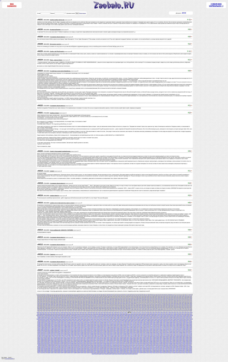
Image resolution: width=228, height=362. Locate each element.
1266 (95, 322)
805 (103, 311)
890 (175, 312)
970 (78, 315)
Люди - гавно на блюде (56, 60)
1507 (114, 329)
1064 (59, 317)
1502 (98, 329)
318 (41, 301)
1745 (124, 335)
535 (156, 304)
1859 (190, 337)
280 (95, 299)
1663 (164, 332)
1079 (108, 317)
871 (124, 312)
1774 (65, 336)
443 (65, 303)
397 (97, 302)
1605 (128, 331)
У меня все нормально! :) (216, 5)
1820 (62, 337)
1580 (45, 331)
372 (185, 301)
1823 (72, 337)
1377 (151, 325)
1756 (161, 335)
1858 (187, 337)
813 (124, 311)
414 (143, 302)
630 (100, 307)
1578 (39, 331)
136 (175, 296)
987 (123, 315)
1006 (178, 315)
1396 (58, 326)
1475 (164, 327)
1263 (85, 322)
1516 (144, 329)
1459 (111, 327)
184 (148, 297)
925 (113, 314)
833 (177, 311)
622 (78, 307)
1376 (147, 325)
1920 (81, 340)
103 (87, 296)
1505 (108, 329)
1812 (190, 336)
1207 (55, 321)
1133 (127, 319)
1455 (98, 327)
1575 (184, 330)
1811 (187, 336)
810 (116, 311)
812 (121, 311)
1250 (42, 322)
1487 (49, 329)
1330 (151, 324)
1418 (131, 326)
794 (73, 311)
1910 (49, 340)
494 (46, 304)
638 (121, 307)
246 (159, 298)
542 (175, 304)
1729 (72, 335)
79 (191, 294)
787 (54, 311)
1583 (55, 331)
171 (113, 297)
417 (151, 302)
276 (84, 299)
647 (145, 307)
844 (51, 312)
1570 (167, 330)
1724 (55, 335)
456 (100, 303)
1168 (84, 320)
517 (108, 304)
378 (46, 302)
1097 (167, 317)
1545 (85, 330)
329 (71, 301)
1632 (62, 332)
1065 (62, 317)
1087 (134, 317)
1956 (45, 341)
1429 (167, 326)
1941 (151, 340)
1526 (177, 329)
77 (187, 294)
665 (38, 308)
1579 (42, 331)
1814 (42, 337)
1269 (104, 322)
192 (169, 297)
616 (62, 307)
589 (145, 306)
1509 (121, 329)
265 (54, 299)
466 (127, 303)
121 (135, 296)
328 (68, 301)
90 (58, 296)
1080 (111, 317)
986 (120, 315)
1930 (114, 340)
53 (138, 294)
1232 (137, 321)
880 (148, 312)
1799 (147, 336)
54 (140, 294)
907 (65, 314)
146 (46, 297)
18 (66, 294)
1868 (65, 339)
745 (97, 309)
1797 (141, 336)
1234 (144, 321)
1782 (91, 336)
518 (111, 304)
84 (46, 296)
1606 (131, 331)
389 (76, 302)
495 (49, 304)
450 (84, 303)
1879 (101, 339)
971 (80, 315)
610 (46, 307)
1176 (110, 320)
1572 (174, 330)
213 (70, 298)
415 (145, 302)
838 (191, 311)
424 (169, 302)
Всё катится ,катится (55, 44)
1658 (147, 332)
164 (95, 297)
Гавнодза (52, 254)
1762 (180, 335)
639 (124, 307)
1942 (154, 340)
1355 (78, 325)
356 (143, 301)
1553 (111, 330)
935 (140, 314)
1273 (118, 322)
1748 (134, 335)
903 (54, 314)
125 (145, 296)
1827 (85, 337)
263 (49, 299)
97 (73, 296)
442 (63, 303)
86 (50, 296)
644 (137, 307)
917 (92, 314)
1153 (191, 319)
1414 (118, 326)
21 (72, 294)
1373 (137, 325)
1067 (69, 317)
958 (46, 315)
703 (140, 308)
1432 (177, 326)
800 (89, 311)
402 (111, 302)
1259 (72, 322)
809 (113, 311)
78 (189, 294)
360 (153, 301)
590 (148, 306)
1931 (118, 340)
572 (100, 306)
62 (156, 294)
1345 (45, 325)
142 (191, 296)
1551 (104, 330)
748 (105, 309)
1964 (72, 341)
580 (121, 306)
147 (49, 297)
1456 (101, 327)
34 (99, 294)
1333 (161, 324)
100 (79, 296)
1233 (141, 321)
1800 (151, 336)
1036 (121, 316)
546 (185, 304)
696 (121, 308)
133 (167, 296)
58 (148, 294)
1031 (104, 316)
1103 (187, 317)
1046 (154, 316)
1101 (180, 317)
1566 (154, 330)
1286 (161, 322)
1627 (45, 332)
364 (164, 301)
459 (108, 303)
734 (68, 309)
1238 (157, 321)
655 (167, 307)
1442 (55, 327)
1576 (187, 330)
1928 (108, 340)
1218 (91, 321)
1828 (88, 337)
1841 (131, 337)
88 (54, 296)
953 (188, 314)
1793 (128, 336)
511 (92, 304)
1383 (170, 325)
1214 (78, 321)
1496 (78, 329)
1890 (137, 339)
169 (108, 297)
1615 (161, 331)
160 (84, 297)
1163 (68, 320)
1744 (121, 335)
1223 (108, 321)
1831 (98, 337)
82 (42, 296)
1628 (48, 332)
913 (81, 314)
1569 (164, 330)
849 (65, 312)
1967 (81, 341)
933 (135, 314)
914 (84, 314)
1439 (45, 327)
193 (172, 297)
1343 (39, 325)
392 (84, 302)
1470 (147, 327)
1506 (111, 329)
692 (111, 308)
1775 (68, 336)
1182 (129, 320)
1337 (174, 324)
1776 (72, 336)
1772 (58, 336)
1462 (121, 327)
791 (65, 311)
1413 (114, 326)
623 (81, 307)
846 (57, 312)
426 (175, 302)
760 (137, 309)
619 (70, 307)
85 (48, 296)
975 (91, 315)
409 (129, 302)
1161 (61, 320)
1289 (170, 322)
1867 (62, 339)
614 (57, 307)
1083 (121, 317)
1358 (88, 325)
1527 (180, 329)
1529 (187, 329)
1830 (95, 337)
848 (62, 312)
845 (54, 312)
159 (81, 297)
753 (119, 309)
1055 (184, 316)
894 (186, 312)
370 (180, 301)
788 (57, 311)
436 (46, 303)
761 (140, 309)
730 (57, 309)
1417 (128, 326)
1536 (55, 330)
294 (132, 299)
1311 (88, 324)
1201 (190, 320)
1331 (154, 324)
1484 (39, 329)
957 (43, 315)
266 (57, 299)
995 (145, 315)
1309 (82, 324)
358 (148, 301)
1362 (101, 325)
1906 (190, 339)
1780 (85, 336)
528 (137, 304)
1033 (111, 316)
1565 (151, 330)
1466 (134, 327)
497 (54, 304)
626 (89, 307)
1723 (52, 335)
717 (177, 308)
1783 (95, 336)
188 (159, 297)
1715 (180, 334)
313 (183, 299)
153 (65, 297)
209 (60, 298)
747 (103, 309)
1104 (190, 317)
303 (156, 299)
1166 (78, 320)
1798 (144, 336)
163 (92, 297)
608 (41, 307)
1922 (88, 340)
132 (164, 296)
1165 (74, 320)
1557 (124, 330)
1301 (55, 324)
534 (153, 304)
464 (121, 303)
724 (41, 309)
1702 (138, 334)
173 (119, 297)
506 (79, 304)
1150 (181, 319)
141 (188, 296)
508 (84, 304)
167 (103, 297)
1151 (184, 319)
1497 (82, 329)
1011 (39, 316)
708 (153, 308)
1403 (82, 326)
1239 (161, 321)
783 (44, 311)
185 (151, 297)
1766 (39, 336)
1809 (180, 336)
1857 (184, 337)
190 (164, 297)
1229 (128, 321)
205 (49, 298)
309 (172, 299)
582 (127, 306)
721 (188, 308)
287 (113, 299)
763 (145, 309)
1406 (91, 326)
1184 (135, 320)
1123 (95, 319)
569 (92, 306)
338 (95, 301)
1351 (65, 325)
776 (180, 309)
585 (135, 306)
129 (156, 296)
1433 (180, 326)
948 (175, 314)
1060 (45, 317)
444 (68, 303)
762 (143, 309)
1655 (137, 332)
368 (175, 301)
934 (137, 314)
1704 (144, 334)
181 (140, 297)
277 (87, 299)
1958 (52, 341)
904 (57, 314)
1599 (108, 331)
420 (159, 302)
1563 (144, 330)
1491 (62, 329)
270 (68, 299)
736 (73, 309)
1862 (45, 339)
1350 (62, 325)
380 (52, 302)
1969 (88, 341)
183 (145, 297)
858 (89, 312)
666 (41, 308)
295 (135, 299)
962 (56, 315)
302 (153, 299)
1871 (75, 339)
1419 (134, 326)
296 (137, 299)
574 (105, 306)
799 (87, 311)
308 (169, 299)
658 (175, 307)
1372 (134, 325)
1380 (161, 325)
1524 (170, 329)
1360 (95, 325)
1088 (138, 317)
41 (113, 294)
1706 (151, 334)
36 (103, 294)
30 (91, 294)
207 (54, 298)
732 (63, 309)
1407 (95, 326)
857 (86, 312)
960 (51, 315)
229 (113, 298)
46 (124, 294)
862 (99, 312)
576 (111, 306)
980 (104, 315)
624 (84, 307)
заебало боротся (54, 195)
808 (111, 311)
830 (169, 311)
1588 (72, 331)
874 (132, 312)
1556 (121, 330)
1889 (134, 339)
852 (73, 312)
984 (115, 315)
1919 (78, 340)
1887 (128, 339)
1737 (98, 335)
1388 (187, 325)
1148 (175, 319)
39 (109, 294)
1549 (98, 330)
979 (102, 315)
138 (180, 296)
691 (108, 308)
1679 (62, 334)
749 (108, 309)
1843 (137, 337)
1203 (42, 321)
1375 (144, 325)
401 (108, 302)
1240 (164, 321)
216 (78, 298)
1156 (45, 320)
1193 (164, 320)
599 (172, 306)
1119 (82, 319)
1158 (52, 320)
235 (129, 298)
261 (44, 299)
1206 (52, 321)
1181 (126, 320)
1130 (117, 319)
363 (161, 301)
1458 (108, 327)
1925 (98, 340)
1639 (85, 332)
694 (116, 308)
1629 (52, 332)
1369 (124, 325)
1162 (65, 320)
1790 (118, 336)
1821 (65, 337)
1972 (98, 341)
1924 (95, 340)
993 (139, 315)
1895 (154, 339)
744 (95, 309)
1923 (91, 340)
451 (87, 303)
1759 (170, 335)
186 (153, 297)
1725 (58, 335)
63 (159, 294)
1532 (42, 330)
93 (64, 296)
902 (52, 314)
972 (83, 315)
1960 (58, 341)
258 (191, 298)
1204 (45, 321)
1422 (144, 326)
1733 (85, 335)
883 (156, 312)
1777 (75, 336)
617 (65, 307)
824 (153, 311)
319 (44, 301)
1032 (108, 316)
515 (102, 304)
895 (188, 312)
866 (110, 312)
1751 (144, 335)
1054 (180, 316)
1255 (58, 322)
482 (169, 303)
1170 (90, 320)
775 (177, 309)
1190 (154, 320)
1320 (118, 324)
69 (171, 294)
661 (183, 307)
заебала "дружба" (55, 270)
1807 (174, 336)
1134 (130, 319)
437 (49, 303)
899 (44, 314)
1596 (98, 331)
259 (38, 299)
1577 (190, 330)
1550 (101, 330)
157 (76, 297)
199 (188, 297)
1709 (161, 334)
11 (52, 294)
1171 (94, 320)
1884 (118, 339)
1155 (42, 320)
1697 (121, 334)
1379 (157, 325)
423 (167, 302)
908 (68, 314)
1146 (168, 319)
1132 (124, 319)
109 (103, 296)
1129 (114, 319)
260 (41, 299)
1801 (154, 336)
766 (153, 309)
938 (148, 314)
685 (92, 308)
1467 (137, 327)
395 (92, 302)
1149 (178, 319)
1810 (184, 336)
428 (180, 302)
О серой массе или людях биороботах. (60, 71)
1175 (106, 320)
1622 (184, 331)
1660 (154, 332)
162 (89, 297)
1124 (98, 319)
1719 (39, 335)
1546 (88, 330)
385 (65, 302)
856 (83, 312)
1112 (60, 319)
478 (159, 303)
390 (79, 302)
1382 (167, 325)
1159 (55, 320)
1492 (65, 329)
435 (44, 303)
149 (54, 297)
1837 (118, 337)
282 (100, 299)
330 (73, 301)
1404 (85, 326)
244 (153, 298)
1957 (48, 341)
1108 (48, 319)
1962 (65, 341)
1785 (101, 336)
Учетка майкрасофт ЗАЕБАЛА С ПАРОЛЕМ (61, 230)
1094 (157, 317)
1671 (190, 332)
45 (122, 294)
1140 (149, 319)
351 (129, 301)
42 (115, 294)
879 (146, 312)
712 (164, 308)
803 (97, 311)
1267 (98, 322)
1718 (190, 334)
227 (108, 298)
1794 (131, 336)
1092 (151, 317)
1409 (101, 326)
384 (63, 302)
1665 (170, 332)
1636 (75, 332)
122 (137, 296)
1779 (82, 336)
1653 (131, 332)
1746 (128, 335)
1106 (41, 319)
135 (172, 296)
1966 (78, 341)
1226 (118, 321)
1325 (134, 324)
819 (140, 311)
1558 (128, 330)
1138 (143, 319)
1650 (121, 332)
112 (111, 296)
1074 (92, 317)
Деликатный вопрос (55, 29)
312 (180, 299)
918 (94, 314)
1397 (62, 326)
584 (132, 306)
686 (95, 308)
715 (172, 308)
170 (111, 297)
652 (159, 307)
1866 (58, 339)
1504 (105, 329)
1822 (68, 337)
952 (185, 314)
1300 (52, 324)
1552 (108, 330)
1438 (42, 327)
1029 (98, 316)
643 (135, 307)
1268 (101, 322)
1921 (85, 340)
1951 (184, 340)
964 (62, 315)
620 (73, 307)
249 (167, 298)
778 (185, 309)
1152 (188, 319)
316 (191, 299)
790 (63, 311)
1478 (174, 327)
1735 (91, 335)
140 (185, 296)
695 (119, 308)
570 (95, 306)
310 (175, 299)
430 (185, 302)
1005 (174, 315)
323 (54, 301)
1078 (105, 317)
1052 (174, 316)
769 (161, 309)
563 (76, 306)
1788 (111, 336)
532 (148, 304)
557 (60, 306)
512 (94, 304)
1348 (55, 325)
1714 (177, 334)
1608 (138, 331)
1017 (58, 316)
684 (89, 308)
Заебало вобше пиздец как (57, 19)
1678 (58, 334)
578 (116, 306)
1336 (170, 324)
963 (59, 315)
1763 (184, 335)
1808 (177, 336)
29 (89, 294)
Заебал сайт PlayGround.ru (57, 51)
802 (95, 311)
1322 (124, 324)
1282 (147, 322)
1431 (174, 326)
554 (52, 306)
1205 (49, 321)
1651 (124, 332)
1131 (120, 319)
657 (172, 307)
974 (88, 315)
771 (167, 309)
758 (132, 309)
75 (183, 294)
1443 (58, 327)
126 (148, 296)
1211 (68, 321)
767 (156, 309)
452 (89, 303)
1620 (177, 331)
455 (97, 303)
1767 (42, 336)
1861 (42, 339)
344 (111, 301)
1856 (180, 337)
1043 (144, 316)
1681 (68, 334)
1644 (101, 332)
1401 (75, 326)
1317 (108, 324)
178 (132, 297)
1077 (101, 317)
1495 (75, 329)
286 (111, 299)
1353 (72, 325)
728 (52, 309)
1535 (52, 330)
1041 (137, 316)
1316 (104, 324)
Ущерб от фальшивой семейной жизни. (60, 151)
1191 (158, 320)
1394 (52, 326)
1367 (118, 325)
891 (178, 312)
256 (185, 298)
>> (0, 0)
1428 (164, 326)
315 (188, 299)
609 (44, 307)
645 (140, 307)
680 (79, 308)
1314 (98, 324)
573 (103, 306)
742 (89, 309)
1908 (42, 340)
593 (156, 306)
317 (38, 301)
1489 (55, 329)
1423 (147, 326)
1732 (81, 335)
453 (92, 303)
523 (124, 304)
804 (100, 311)
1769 (49, 336)
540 (169, 304)
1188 (148, 320)
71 (175, 294)
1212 (72, 321)
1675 (49, 334)
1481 (184, 327)
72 (177, 294)
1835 (111, 337)
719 (183, 308)
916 (89, 314)
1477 (170, 327)
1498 (85, 329)
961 (54, 315)
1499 (88, 329)
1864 (52, 339)
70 (173, 294)
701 (135, 308)
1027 (91, 316)
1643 (98, 332)
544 (180, 304)
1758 (167, 335)
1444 (62, 327)
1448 (75, 327)
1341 (187, 324)
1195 (170, 320)
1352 (68, 325)
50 (132, 294)
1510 (124, 329)
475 (151, 303)
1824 (75, 337)
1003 (168, 315)
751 (113, 309)
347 (119, 301)
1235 (147, 321)
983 (112, 315)
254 (180, 298)
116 (121, 296)
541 (172, 304)
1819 (58, 337)
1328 (144, 324)
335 (87, 301)
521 (119, 304)
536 (159, 304)
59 (150, 294)
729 (54, 309)
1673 (42, 334)
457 (103, 303)
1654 (134, 332)
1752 (147, 335)
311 (177, 299)
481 (167, 303)
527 (135, 304)
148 (52, 297)
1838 (121, 337)
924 (111, 314)
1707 (154, 334)
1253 (52, 322)
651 (156, 307)
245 (156, 298)
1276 (128, 322)
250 (169, 298)
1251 (45, 322)
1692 (105, 334)
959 (48, 315)
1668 (180, 332)
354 (137, 301)
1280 (141, 322)
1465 (131, 327)
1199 (183, 320)
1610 (144, 331)
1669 (184, 332)
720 (185, 308)
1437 (39, 327)
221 (92, 298)
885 (162, 312)
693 (113, 308)
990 (131, 315)
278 (89, 299)
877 (140, 312)
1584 (58, 331)
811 (119, 311)
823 (151, 311)
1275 (124, 322)
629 (97, 307)
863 (102, 312)
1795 (134, 336)
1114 (66, 319)
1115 (69, 319)
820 (143, 311)
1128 (111, 319)
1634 (68, 332)
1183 (132, 320)
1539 (65, 330)
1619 (174, 331)
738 (79, 309)
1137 (140, 319)
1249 (39, 322)
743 (92, 309)
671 (54, 308)
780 (191, 309)
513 (97, 304)
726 (46, 309)
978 (99, 315)
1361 (98, 325)
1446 (68, 327)
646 (143, 307)
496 (52, 304)
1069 (75, 317)
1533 (45, 330)
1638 (81, 332)
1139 (146, 319)
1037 (124, 316)
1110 (54, 319)
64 (161, 294)
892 (180, 312)
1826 (81, 337)
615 (60, 307)
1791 (121, 336)
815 (129, 311)
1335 (167, 324)
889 (172, 312)
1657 (144, 332)
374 (191, 301)
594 (159, 306)
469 (135, 303)
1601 (114, 331)
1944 (161, 340)
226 (105, 298)
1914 (62, 340)
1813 (39, 337)
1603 (121, 331)
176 (127, 297)
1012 (42, 316)
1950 (180, 340)
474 (148, 303)
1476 (167, 327)
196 (180, 297)
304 (159, 299)
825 (156, 311)
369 (177, 301)
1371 (131, 325)
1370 (128, 325)
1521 (161, 329)
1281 (144, 322)
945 (167, 314)
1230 (131, 321)
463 (119, 303)
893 (183, 312)
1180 (122, 320)
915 (86, 314)
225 (102, 298)
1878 (98, 339)
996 (147, 315)
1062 (52, 317)
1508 (118, 329)
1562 (141, 330)
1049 (164, 316)
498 (57, 304)
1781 (88, 336)
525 (129, 304)
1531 (39, 330)
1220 (98, 321)
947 (172, 314)
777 (183, 309)
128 (153, 296)
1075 (95, 317)
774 (175, 309)
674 (63, 308)
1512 (131, 329)
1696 (118, 334)
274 (79, 299)
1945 (164, 340)
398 (100, 302)
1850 (161, 337)
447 (76, 303)
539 (167, 304)
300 (148, 299)
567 (87, 306)
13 (56, 294)
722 (191, 308)
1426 (157, 326)
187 (156, 297)
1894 (151, 339)
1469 (144, 327)
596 (164, 306)
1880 (104, 339)
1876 (91, 339)
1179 (119, 320)
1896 (157, 339)
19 (68, 294)
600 (175, 306)
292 (127, 299)
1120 (85, 319)
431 (188, 302)
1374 (141, 325)
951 (183, 314)
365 (167, 301)
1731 (78, 335)
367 (172, 301)
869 (118, 312)
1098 (171, 317)
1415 (121, 326)
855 (81, 312)
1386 (180, 325)
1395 (55, 326)
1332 (157, 324)
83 (44, 296)
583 (129, 306)
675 (65, 308)
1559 (131, 330)
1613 (154, 331)
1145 (165, 319)
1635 (72, 332)
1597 (101, 331)
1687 (88, 334)
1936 (134, 340)
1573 (177, 330)
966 (67, 315)
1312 (91, 324)
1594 (91, 331)
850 (67, 312)
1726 (62, 335)
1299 (49, 324)
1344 (42, 325)
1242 (170, 321)
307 (167, 299)
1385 (177, 325)
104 (90, 296)
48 (128, 294)
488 (185, 303)
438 (52, 303)
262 (46, 299)
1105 (38, 319)
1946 (167, 340)
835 (183, 311)
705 (145, 308)
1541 (72, 330)
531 (145, 304)
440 (57, 303)
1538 (62, 330)
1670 (187, 332)
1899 (167, 339)
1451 (85, 327)
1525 (174, 329)
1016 (55, 316)
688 (100, 308)
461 (113, 303)
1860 (39, 339)
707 (151, 308)
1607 (134, 331)
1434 (184, 326)
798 (84, 311)
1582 (52, 331)
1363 (104, 325)
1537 (58, 330)
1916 (68, 340)
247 (161, 298)
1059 (42, 317)
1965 (75, 341)
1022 (75, 316)
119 (129, 296)
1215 (81, 321)
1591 (82, 331)
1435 (187, 326)
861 (97, 312)
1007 (181, 315)
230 (116, 298)
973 (86, 315)
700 (132, 308)
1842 (134, 337)
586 (137, 306)
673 (60, 308)
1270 (108, 322)
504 (73, 304)
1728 (68, 335)
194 (175, 297)
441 (60, 303)
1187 (145, 320)
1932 (121, 340)
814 (127, 311)
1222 (104, 321)
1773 (62, 336)
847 (59, 312)
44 (120, 294)
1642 (95, 332)
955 (38, 315)
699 (129, 308)
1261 (78, 322)
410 (132, 302)
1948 (174, 340)
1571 (170, 330)
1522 (164, 329)
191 (167, 297)
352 (132, 301)
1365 (111, 325)
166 (100, 297)
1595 (95, 331)
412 (137, 302)
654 (164, 307)
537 (161, 304)
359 (151, 301)
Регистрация (82, 13)
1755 (157, 335)
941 (156, 314)
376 (41, 302)
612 (52, 307)
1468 (141, 327)
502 (68, 304)
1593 (88, 331)
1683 (75, 334)
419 (156, 302)
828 (164, 311)
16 (62, 294)
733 (65, 309)
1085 (128, 317)
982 (110, 315)
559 (65, 306)
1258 (68, 322)
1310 (85, 324)
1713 (174, 334)
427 (177, 302)
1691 (101, 334)
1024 (81, 316)
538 (164, 304)
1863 (48, 339)
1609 (141, 331)
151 (60, 297)
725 (44, 309)
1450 (81, 327)
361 (156, 301)
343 (108, 301)
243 (151, 298)
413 (140, 302)
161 (87, 297)
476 (153, 303)
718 (180, 308)
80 (38, 296)
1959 (55, 341)
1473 (157, 327)
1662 (161, 332)
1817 (52, 337)
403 (113, 302)
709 (156, 308)
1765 (190, 335)
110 (106, 296)
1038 (128, 316)
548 (191, 304)
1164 (71, 320)
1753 (151, 335)
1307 (75, 324)
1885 (121, 339)
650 (153, 307)
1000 (158, 315)
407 (124, 302)
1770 (52, 336)
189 (161, 297)
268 (63, 299)
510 (89, 304)
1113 (63, 319)
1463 (124, 327)
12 (54, 294)
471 (140, 303)
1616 (164, 331)
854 (78, 312)
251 (172, 298)
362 (159, 301)
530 (143, 304)
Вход (77, 13)
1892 (144, 339)
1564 (147, 330)
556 (57, 306)
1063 (55, 317)
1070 (78, 317)
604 (185, 306)
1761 (177, 335)
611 (49, 307)
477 (156, 303)
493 (44, 304)
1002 (165, 315)
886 (164, 312)
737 (76, 309)
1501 (95, 329)
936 (143, 314)
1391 (42, 326)
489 (188, 303)
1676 (52, 334)
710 (159, 308)
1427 (161, 326)
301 (151, 299)
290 (121, 299)
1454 (95, 327)
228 (111, 298)
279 (92, 299)
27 (85, 294)
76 (185, 294)
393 (87, 302)
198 (185, 297)
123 (140, 296)
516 (105, 304)
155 (71, 297)
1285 (157, 322)
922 (105, 314)
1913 (58, 340)
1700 (131, 334)
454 (95, 303)
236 (132, 298)
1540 (68, 330)
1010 (191, 315)
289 (119, 299)
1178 (116, 320)
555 (54, 306)
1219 (95, 321)
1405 (88, 326)
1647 (111, 332)
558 (63, 306)
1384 (174, 325)
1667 (177, 332)
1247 (187, 321)
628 (94, 307)
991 (134, 315)
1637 (78, 332)
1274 (121, 322)
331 (76, 301)
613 (54, 307)
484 (175, 303)
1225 (114, 321)
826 (159, 311)
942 (159, 314)
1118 (79, 319)
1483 (190, 327)
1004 (171, 315)
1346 (48, 325)
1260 (75, 322)
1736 (95, 335)
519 (113, 304)
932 (132, 314)
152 (63, 297)
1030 (101, 316)
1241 (167, 321)
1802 (157, 336)
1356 (81, 325)
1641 (91, 332)
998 (153, 315)
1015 (52, 316)
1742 (114, 335)
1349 (58, 325)
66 (165, 294)
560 (68, 306)
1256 (62, 322)
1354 (75, 325)
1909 (45, 340)
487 (183, 303)
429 (183, 302)
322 (52, 301)
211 (65, 298)
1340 (184, 324)
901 (49, 314)
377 (44, 302)
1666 (174, 332)
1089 (141, 317)
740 (84, 309)
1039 (131, 316)
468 (132, 303)
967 (70, 315)
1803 (161, 336)
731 (60, 309)
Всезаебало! (11, 5)
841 (43, 312)
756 (127, 309)
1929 (111, 340)
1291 (177, 322)
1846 (147, 337)
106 (95, 296)
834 (180, 311)
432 (191, 302)
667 (44, 308)
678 (73, 308)
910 (73, 314)
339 (97, 301)
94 (67, 296)
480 (164, 303)
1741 (111, 335)
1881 (108, 339)
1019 (65, 316)
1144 (162, 319)
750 (111, 309)
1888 (131, 339)
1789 (114, 336)
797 (81, 311)
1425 (154, 326)
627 (92, 307)
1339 (180, 324)
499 (60, 304)
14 (58, 294)
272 (73, 299)
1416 (124, 326)
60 (152, 294)
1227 (121, 321)
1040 (134, 316)
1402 (78, 326)
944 (164, 314)
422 (164, 302)
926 (116, 314)
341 (103, 301)
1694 (111, 334)
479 (161, 303)
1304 (65, 324)
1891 (141, 339)
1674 (45, 334)
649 (151, 307)
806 (105, 311)
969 (75, 315)
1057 (190, 316)
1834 (108, 337)
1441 (52, 327)
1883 (114, 339)
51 (134, 294)
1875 (88, 339)
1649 (118, 332)
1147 (172, 319)
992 (137, 315)
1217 (88, 321)
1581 (49, 331)
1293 (184, 322)
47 (126, 294)
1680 (65, 334)
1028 (95, 316)
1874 (85, 339)
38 (107, 294)
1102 (184, 317)
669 (49, 308)
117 (124, 296)
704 (143, 308)
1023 (78, 316)
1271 (111, 322)
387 (71, 302)
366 (169, 301)
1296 (39, 324)
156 (73, 297)
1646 (108, 332)
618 (68, 307)
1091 (148, 317)
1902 (177, 339)
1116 (73, 319)
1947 (170, 340)
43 (118, 294)
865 (107, 312)
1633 (65, 332)
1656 (141, 332)
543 (177, 304)
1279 (137, 322)
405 (119, 302)
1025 (85, 316)
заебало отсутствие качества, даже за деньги (62, 203)
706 (148, 308)
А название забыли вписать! (57, 37)
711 (161, 308)
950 (180, 314)
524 (127, 304)
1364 (108, 325)
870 (121, 312)
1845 (144, 337)
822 (148, 311)
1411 (108, 326)
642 (132, 307)
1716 (184, 334)
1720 (42, 335)
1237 (154, 321)
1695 (114, 334)
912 (78, 314)
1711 (167, 334)
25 (81, 294)
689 (103, 308)
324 (57, 301)
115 (119, 296)
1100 (177, 317)
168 (105, 297)
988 (126, 315)
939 (151, 314)
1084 (125, 317)
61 (154, 294)
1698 (124, 334)
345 (113, 301)
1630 (55, 332)
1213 (75, 321)
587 (140, 306)
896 (191, 312)
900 (46, 314)
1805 (167, 336)
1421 (141, 326)
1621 (180, 331)
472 (143, 303)
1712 (170, 334)
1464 (128, 327)
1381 (164, 325)
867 (113, 312)
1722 (48, 335)
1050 (167, 316)
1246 (184, 321)
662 (185, 307)
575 (108, 306)
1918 (75, 340)
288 (116, 299)
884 (159, 312)
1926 (101, 340)
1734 (88, 335)
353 (135, 301)
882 (154, 312)
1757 (164, 335)
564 (79, 306)
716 (175, 308)
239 (140, 298)
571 (97, 306)
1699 (128, 334)
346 (116, 301)
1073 (88, 317)
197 (183, 297)
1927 (104, 340)
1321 (121, 324)
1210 (65, 321)
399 (103, 302)
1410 (105, 326)
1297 (42, 324)
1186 (142, 320)
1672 (39, 334)
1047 (157, 316)
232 (121, 298)
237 (135, 298)
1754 (154, 335)
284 (105, 299)
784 (46, 311)
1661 (157, 332)
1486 (45, 329)
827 (161, 311)
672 (57, 308)
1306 (72, 324)
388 (73, 302)
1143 (159, 319)
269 (65, 299)
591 (151, 306)
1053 (177, 316)
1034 (114, 316)
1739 (104, 335)
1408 (98, 326)
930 (127, 314)
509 (87, 304)
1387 (184, 325)
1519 (154, 329)
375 (38, 302)
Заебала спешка (54, 113)
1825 (78, 337)
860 (94, 312)
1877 (95, 339)
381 (54, 302)
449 (81, 303)
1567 (157, 330)
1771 (55, 336)
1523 (167, 329)
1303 (62, 324)
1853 (170, 337)
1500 (91, 329)
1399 (68, 326)
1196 (174, 320)
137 (177, 296)
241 (145, 298)
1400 (72, 326)
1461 (118, 327)
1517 (147, 329)
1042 (141, 316)
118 (127, 296)
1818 (55, 337)
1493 (68, 329)
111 (109, 296)
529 (140, 304)
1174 (103, 320)
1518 (151, 329)
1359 (91, 325)
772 (169, 309)
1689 (95, 334)
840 (41, 312)
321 (49, 301)
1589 (75, 331)
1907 (39, 340)
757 (129, 309)
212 (68, 298)
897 (38, 314)
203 (44, 298)
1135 (133, 319)
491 (38, 304)
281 (97, 299)
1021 (72, 316)
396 (95, 302)
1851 (164, 337)
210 (63, 298)
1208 (58, 321)
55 (142, 294)
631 (102, 307)
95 (69, 296)
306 (164, 299)
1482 (187, 327)
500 (63, 304)
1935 (131, 340)
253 (177, 298)
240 (143, 298)
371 (183, 301)
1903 (180, 339)
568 (89, 306)
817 (135, 311)
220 (89, 298)
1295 (190, 322)
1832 (101, 337)
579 (119, 306)
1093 (154, 317)
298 (143, 299)
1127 (108, 319)
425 (172, 302)
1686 (85, 334)
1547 (91, 330)
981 (107, 315)
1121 (88, 319)
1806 (170, 336)
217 (81, 298)
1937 (137, 340)
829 (167, 311)
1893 (147, 339)
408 (127, 302)
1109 (51, 319)
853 (75, 312)
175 (124, 297)
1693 (108, 334)
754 (121, 309)
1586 (65, 331)
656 (169, 307)
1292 (180, 322)
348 (121, 301)
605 (188, 306)
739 (81, 309)
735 (71, 309)
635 (113, 307)
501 (65, 304)
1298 (45, 324)
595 (161, 306)
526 (132, 304)
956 (40, 315)
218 (84, 298)
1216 (85, 321)
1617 (167, 331)
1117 (76, 319)
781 (38, 311)
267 (60, 299)
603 (183, 306)
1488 (52, 329)
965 (64, 315)
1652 (128, 332)
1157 (49, 320)
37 (105, 294)
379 (49, 302)
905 (60, 314)
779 (188, 309)
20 (70, 294)
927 (119, 314)
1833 (104, 337)
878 (143, 312)
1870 (72, 339)
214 (73, 298)
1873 (81, 339)
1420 (137, 326)
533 (151, 304)
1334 (164, 324)
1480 (180, 327)
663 (188, 307)
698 (127, 308)
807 (108, 311)
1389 (190, 325)
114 (116, 296)
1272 (114, 322)
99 (77, 296)
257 (188, 298)
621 (76, 307)
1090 (144, 317)
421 (161, 302)
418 (153, 302)
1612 (151, 331)
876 (138, 312)
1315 (101, 324)
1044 (147, 316)
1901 (174, 339)
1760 (174, 335)
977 (96, 315)
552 (46, 306)
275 (81, 299)
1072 (85, 317)
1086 (131, 317)
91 (60, 296)
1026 (88, 316)
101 (82, 296)
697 (124, 308)
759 (135, 309)
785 (49, 311)
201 (38, 298)
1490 (58, 329)
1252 (48, 322)
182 (143, 297)
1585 (62, 331)
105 (93, 296)
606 (191, 306)
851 (70, 312)
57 (146, 294)
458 (105, 303)
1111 (57, 319)
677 (71, 308)
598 (169, 306)
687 (97, 308)
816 (132, 311)
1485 (42, 329)
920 (100, 314)
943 (161, 314)
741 (87, 309)
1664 (167, 332)
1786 (105, 336)
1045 (151, 316)
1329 (147, 324)
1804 (164, 336)
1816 (48, 337)
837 (188, 311)
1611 (147, 331)
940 (153, 314)
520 (116, 304)
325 (60, 301)
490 (191, 303)
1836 (114, 337)
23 (77, 294)
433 (38, 303)
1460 (114, 327)
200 (191, 297)
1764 (187, 335)
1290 (174, 322)
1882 (111, 339)
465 (124, 303)
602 (180, 306)
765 (151, 309)
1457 (104, 327)
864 (105, 312)
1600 (111, 331)
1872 (78, 339)
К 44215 (52, 171)
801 (92, 311)
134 (169, 296)
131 (161, 296)
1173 (100, 320)
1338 (177, 324)
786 (52, 311)
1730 (75, 335)
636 (116, 307)
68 (169, 294)
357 (145, 301)
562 (73, 306)
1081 (115, 317)
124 (143, 296)
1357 (85, 325)
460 (111, 303)
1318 (111, 324)
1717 (187, 334)
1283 (151, 322)
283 (103, 299)
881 (151, 312)
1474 (161, 327)
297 (140, 299)
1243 (174, 321)
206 (52, 298)
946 (169, 314)
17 (64, 294)
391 (81, 302)
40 (111, 294)
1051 (170, 316)
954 (191, 314)
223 (97, 298)
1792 (124, 336)
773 (172, 309)
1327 (141, 324)
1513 (134, 329)
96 (71, 296)
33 (97, 294)
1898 (164, 339)
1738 (101, 335)
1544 (81, 330)
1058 (39, 317)
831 (172, 311)
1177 (113, 320)
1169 (87, 320)
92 (62, 296)
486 (180, 303)
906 (63, 314)
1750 (141, 335)
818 (137, 311)
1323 (128, 324)
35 (101, 294)
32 (95, 294)
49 (130, 294)
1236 (151, 321)
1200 (187, 320)
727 (49, 309)
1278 (134, 322)
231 (119, 298)
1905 (187, 339)
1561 (137, 330)
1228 (124, 321)
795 (76, 311)
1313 (95, 324)
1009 (188, 315)
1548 (95, 330)
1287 (164, 322)
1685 (82, 334)
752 (116, 309)
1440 (48, 327)
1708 (157, 334)
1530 (190, 329)
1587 (68, 331)
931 (129, 314)
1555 (118, 330)
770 (164, 309)
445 (71, 303)
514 (100, 304)
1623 (187, 331)
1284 (154, 322)
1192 (161, 320)
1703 (141, 334)
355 (140, 301)
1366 (114, 325)
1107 (44, 319)
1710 (164, 334)
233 (124, 298)
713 (167, 308)
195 (177, 297)
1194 (167, 320)
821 (145, 311)
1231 (134, 321)
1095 (161, 317)
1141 (152, 319)
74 (181, 294)
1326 (137, 324)
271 (71, 299)
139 (183, 296)
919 (97, 314)
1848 (154, 337)
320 (46, 301)
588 (143, 306)
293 (129, 299)
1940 (147, 340)
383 (60, 302)
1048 (161, 316)
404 (116, 302)
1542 (75, 330)
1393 (49, 326)
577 (113, 306)
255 (183, 298)
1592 (85, 331)
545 (183, 304)
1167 (81, 320)
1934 (128, 340)
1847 (151, 337)
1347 (52, 325)
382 (57, 302)
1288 (167, 322)
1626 (42, 332)
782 (41, 311)
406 (121, 302)
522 (121, 304)
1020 (68, 316)
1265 (91, 322)
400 (105, 302)
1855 (177, 337)
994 (142, 315)
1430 (170, 326)
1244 (177, 321)
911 (76, 314)
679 (76, 308)
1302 (58, 324)
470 (137, 303)
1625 (39, 332)
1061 (49, 317)
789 (60, 311)
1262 (81, 322)
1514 (137, 329)
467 (129, 303)
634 (111, 307)
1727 (65, 335)
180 (137, 297)
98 (75, 296)
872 (126, 312)
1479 (177, 327)
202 (41, 298)
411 (135, 302)
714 (169, 308)
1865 (55, 339)
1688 (91, 334)
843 (49, 312)
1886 (124, 339)
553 (49, 306)
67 (167, 294)
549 (38, 306)
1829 (91, 337)
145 (44, 297)
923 (108, 314)
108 (101, 296)
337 (92, 301)
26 (83, 294)
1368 (121, 325)
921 (102, 314)
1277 (131, 322)
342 (105, 301)
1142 (156, 319)
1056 (187, 316)
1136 (136, 319)
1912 (55, 340)
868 (115, 312)
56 (144, 294)
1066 (65, 317)
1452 (88, 327)
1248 (190, 321)
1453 (91, 327)
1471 (151, 327)
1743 (118, 335)
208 (57, 298)
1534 (48, 330)
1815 (45, 337)
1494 (72, 329)
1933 (124, 340)
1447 (72, 327)
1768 (45, 336)
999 (155, 315)
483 (172, 303)
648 (148, 307)
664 (191, 307)
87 (52, 296)
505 (76, 304)
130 (159, 296)
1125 (101, 319)
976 (94, 315)
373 (188, 301)
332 (79, 301)
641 (129, 307)
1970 (91, 341)
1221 (101, 321)
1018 (62, 316)
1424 (151, 326)
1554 (114, 330)
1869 (68, 339)
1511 (128, 329)
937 (145, 314)
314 (185, 299)
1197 (177, 320)
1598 (105, 331)
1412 (111, 326)
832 (175, 311)
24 (79, 294)
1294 (187, 322)
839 (38, 312)
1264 (88, 322)
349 (124, 301)
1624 (190, 331)
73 (179, 294)
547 (188, 304)
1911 (52, 340)
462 (116, 303)
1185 (138, 320)
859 (91, 312)
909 (71, 314)
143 (38, 297)
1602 (118, 331)
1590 (78, 331)
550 (41, 306)
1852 (167, 337)
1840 (128, 337)
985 (118, 315)
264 (52, 299)
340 (100, 301)
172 (116, 297)
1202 (39, 321)
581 (124, 306)
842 (46, 312)
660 (180, 307)
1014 (48, 316)
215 (76, 298)
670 (52, 308)
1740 (108, 335)
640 (127, 307)
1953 (190, 340)
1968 (85, 341)
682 (84, 308)
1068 (72, 317)
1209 (62, 321)
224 (100, 298)
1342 (190, 324)
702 (137, 308)
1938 (141, 340)
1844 (141, 337)
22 (75, 294)
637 (119, 307)
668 (46, 308)
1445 (65, 327)
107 (98, 296)
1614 (157, 331)
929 (124, 314)
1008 (184, 315)
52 (136, 294)
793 (71, 311)
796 (79, 311)
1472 (154, 327)
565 (81, 306)
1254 (55, 322)
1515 (141, 329)
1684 (78, 334)
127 (151, 296)
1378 (154, 325)
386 (68, 302)
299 (145, 299)
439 (54, 303)
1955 (42, 341)
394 (89, 302)
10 (50, 294)
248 (164, 298)
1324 (131, 324)
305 (161, 299)
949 (177, 314)
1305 (68, 324)
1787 (108, 336)
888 (170, 312)
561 (71, 306)
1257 (65, 322)
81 (40, 296)
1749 (137, 335)
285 (108, 299)
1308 (78, 324)
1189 (151, 320)
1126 (104, 319)
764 (148, 309)
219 (86, 298)
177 (129, 297)
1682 (72, 334)
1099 (174, 317)
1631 (58, 332)
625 (86, 307)
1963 (68, 341)
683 (87, 308)
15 (60, 294)
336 (89, 301)
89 (56, 296)
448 (79, 303)
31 (93, 294)
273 (76, 299)
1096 (164, 317)
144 (41, 297)
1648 (114, 332)
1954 (39, 341)
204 (46, 298)
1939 (144, 340)
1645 (104, 332)
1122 (91, 319)
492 (41, 304)
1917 (72, 340)
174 (121, 297)
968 (72, 315)
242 (148, 298)
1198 (180, 320)
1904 (184, 339)
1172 (97, 320)
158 (79, 297)
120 (132, 296)
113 (114, 296)
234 (127, 298)
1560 (134, 330)
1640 (88, 332)
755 (124, 309)
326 (63, 301)
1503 (101, 329)
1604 (124, 331)
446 (73, 303)
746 (100, 309)
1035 (118, 316)
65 (163, 294)
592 (153, 306)
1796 (138, 336)
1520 (157, 329)
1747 (131, 335)
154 (68, 297)
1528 (184, 329)
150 (57, 297)
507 (81, 304)
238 (137, 298)
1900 (170, 339)
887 (167, 312)
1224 (111, 321)
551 (44, 306)
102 (85, 296)
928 (121, 314)
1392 (45, 326)
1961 (62, 341)
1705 (147, 334)
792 (68, 311)
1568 (161, 330)
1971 (95, 341)
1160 (58, 320)
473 (145, 303)
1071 (82, 317)
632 (105, 307)
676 (68, 308)
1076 (98, 317)
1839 (124, 337)
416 (148, 302)
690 (105, 308)
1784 (98, 336)
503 (71, 304)
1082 (118, 317)
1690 (98, 334)
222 (94, 298)
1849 (157, 337)
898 (41, 314)
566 (84, 306)
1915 (65, 340)
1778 (78, 336)
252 (175, 298)
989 (128, 315)
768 (159, 309)
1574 (180, 330)
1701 (134, 334)
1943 (157, 340)
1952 (187, 340)
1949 (177, 340)
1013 (45, 316)
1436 (190, 326)
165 (97, 297)
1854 (174, 337)
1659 (151, 332)
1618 (170, 331)
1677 (55, 334)
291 (124, 299)
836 (185, 311)
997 (150, 315)
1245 (180, 321)
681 (81, 308)
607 (38, 307)
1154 (39, 320)
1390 (39, 326)
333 (81, 301)
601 (177, 306)
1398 (65, 326)
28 (87, 294)
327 (65, 301)
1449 (78, 327)
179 (135, 297)
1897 (161, 339)
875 (135, 312)
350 (127, 301)
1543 (78, 330)
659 (177, 307)
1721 (45, 335)
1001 (161, 315)
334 (84, 301)
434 (41, 303)
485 (177, 303)
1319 (114, 324)
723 (38, 309)
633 (108, 307)
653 (161, 307)
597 (167, 306)
